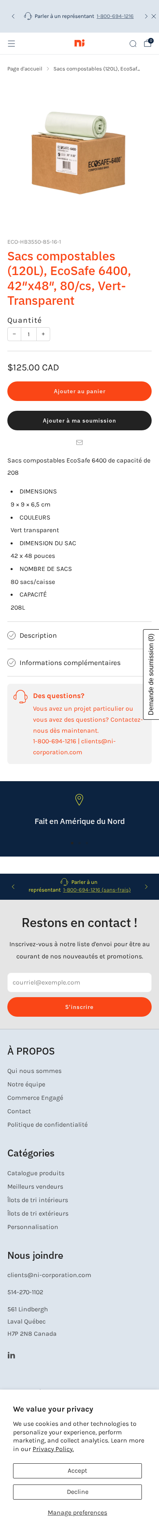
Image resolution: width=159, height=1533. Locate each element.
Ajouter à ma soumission (79, 420)
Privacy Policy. (53, 1449)
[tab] (72, 843)
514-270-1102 (25, 1292)
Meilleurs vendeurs (35, 1186)
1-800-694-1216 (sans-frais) (97, 890)
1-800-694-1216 (115, 16)
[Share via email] (79, 442)
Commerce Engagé (35, 1097)
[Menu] (11, 44)
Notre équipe (26, 1084)
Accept (77, 1470)
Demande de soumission (151, 674)
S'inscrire (79, 1007)
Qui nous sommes (34, 1071)
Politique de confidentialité (47, 1124)
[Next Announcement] (146, 16)
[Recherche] (133, 44)
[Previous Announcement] (13, 16)
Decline (77, 1492)
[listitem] (79, 16)
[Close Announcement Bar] (153, 16)
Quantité (24, 320)
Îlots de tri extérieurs (37, 1213)
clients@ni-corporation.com (49, 1275)
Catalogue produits (35, 1173)
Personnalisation (32, 1227)
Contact (19, 1111)
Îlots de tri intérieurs (37, 1200)
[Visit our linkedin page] (11, 1354)
